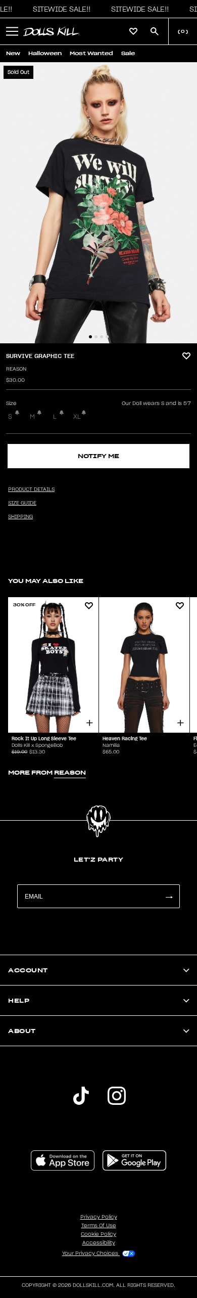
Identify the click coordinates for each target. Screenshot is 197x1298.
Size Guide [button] (22, 503)
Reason (16, 369)
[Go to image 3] (101, 336)
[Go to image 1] (90, 336)
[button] (59, 9)
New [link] (13, 53)
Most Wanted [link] (91, 53)
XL (77, 417)
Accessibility (98, 1242)
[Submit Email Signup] (169, 896)
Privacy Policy (98, 1217)
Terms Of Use (98, 1225)
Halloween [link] (45, 53)
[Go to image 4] (107, 336)
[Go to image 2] (95, 336)
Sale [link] (128, 53)
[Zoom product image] (98, 202)
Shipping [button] (20, 516)
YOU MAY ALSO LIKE (45, 581)
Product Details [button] (31, 489)
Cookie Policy (98, 1234)
